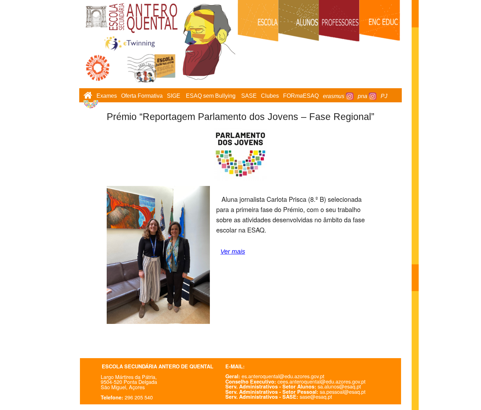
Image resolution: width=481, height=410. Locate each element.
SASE (249, 96)
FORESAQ (301, 96)
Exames (106, 96)
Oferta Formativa (142, 96)
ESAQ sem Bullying (211, 96)
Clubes (270, 96)
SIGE (173, 96)
